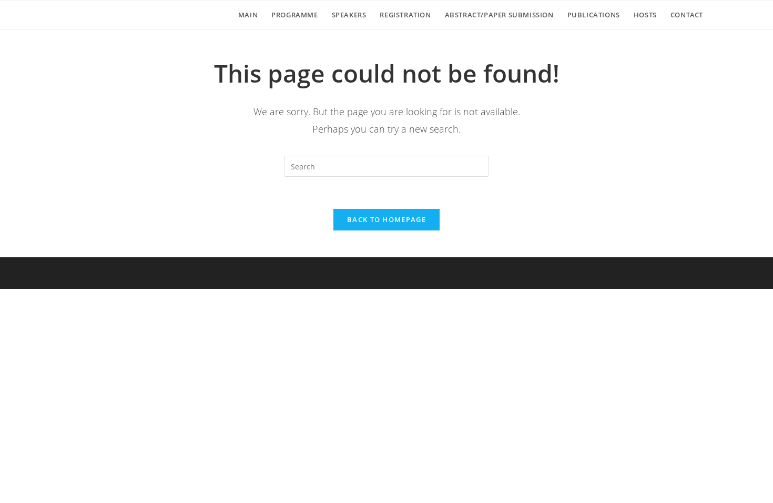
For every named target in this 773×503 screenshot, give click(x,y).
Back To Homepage (386, 219)
